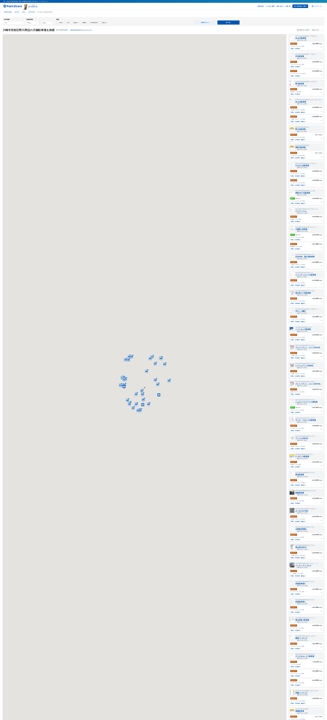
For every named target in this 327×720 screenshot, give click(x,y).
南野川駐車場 (300, 147)
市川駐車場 (299, 56)
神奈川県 (16, 12)
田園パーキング (301, 693)
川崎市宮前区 (31, 12)
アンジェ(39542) (301, 438)
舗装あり (104, 22)
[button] (142, 391)
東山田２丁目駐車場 (303, 293)
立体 (68, 22)
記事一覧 (288, 6)
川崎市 (23, 12)
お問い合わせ (280, 6)
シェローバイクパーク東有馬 (306, 402)
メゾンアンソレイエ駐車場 (305, 275)
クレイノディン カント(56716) (307, 347)
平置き (61, 22)
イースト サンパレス (303, 565)
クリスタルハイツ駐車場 (304, 656)
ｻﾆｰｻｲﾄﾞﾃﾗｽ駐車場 (302, 456)
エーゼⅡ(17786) (301, 511)
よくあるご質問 (270, 6)
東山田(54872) (300, 547)
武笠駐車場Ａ (300, 602)
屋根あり (76, 22)
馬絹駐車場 (299, 711)
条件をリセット (205, 22)
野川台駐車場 (300, 129)
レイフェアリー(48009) (304, 365)
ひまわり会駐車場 (302, 165)
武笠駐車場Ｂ (300, 583)
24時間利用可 (94, 22)
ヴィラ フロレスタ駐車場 (305, 420)
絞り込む (228, 22)
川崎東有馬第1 (301, 529)
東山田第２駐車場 (302, 620)
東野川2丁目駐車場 (302, 193)
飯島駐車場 (299, 493)
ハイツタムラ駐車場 (303, 329)
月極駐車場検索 (8, 12)
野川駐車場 (299, 84)
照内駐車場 (299, 474)
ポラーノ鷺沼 (300, 311)
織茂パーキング (301, 638)
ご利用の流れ (260, 6)
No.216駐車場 (300, 102)
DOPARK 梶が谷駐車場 (304, 256)
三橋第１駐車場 (301, 229)
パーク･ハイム (300, 211)
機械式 (84, 22)
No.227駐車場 (300, 38)
